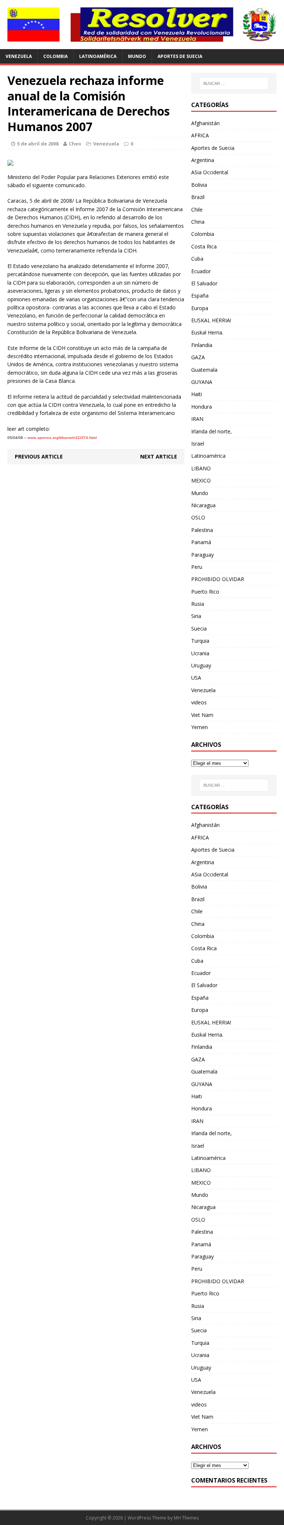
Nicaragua (203, 505)
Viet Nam (202, 714)
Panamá (201, 542)
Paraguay (202, 554)
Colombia (55, 56)
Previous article (39, 456)
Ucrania (200, 653)
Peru (196, 566)
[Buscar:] (234, 83)
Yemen (199, 727)
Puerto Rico (205, 591)
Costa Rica (204, 246)
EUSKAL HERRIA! (211, 320)
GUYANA (201, 381)
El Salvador (204, 283)
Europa (199, 308)
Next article (158, 456)
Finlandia (201, 344)
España (200, 295)
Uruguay (201, 665)
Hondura (201, 406)
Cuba (197, 258)
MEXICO (201, 480)
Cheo (75, 143)
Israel (197, 443)
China (197, 221)
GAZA (198, 357)
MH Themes (186, 1518)
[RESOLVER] (142, 24)
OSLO (198, 517)
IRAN (197, 418)
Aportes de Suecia (180, 56)
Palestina (202, 529)
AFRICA (200, 135)
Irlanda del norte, (211, 431)
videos (199, 702)
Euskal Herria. (207, 332)
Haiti (196, 394)
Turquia (200, 640)
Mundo (137, 56)
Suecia (199, 628)
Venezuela (19, 56)
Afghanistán (205, 123)
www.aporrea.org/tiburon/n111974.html (62, 438)
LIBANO (201, 468)
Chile (197, 209)
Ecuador (201, 271)
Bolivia (199, 184)
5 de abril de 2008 (37, 143)
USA (196, 677)
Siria (196, 615)
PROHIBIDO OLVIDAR (217, 579)
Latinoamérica (97, 56)
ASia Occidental (209, 172)
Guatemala (204, 369)
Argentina (202, 160)
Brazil (197, 196)
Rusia (197, 603)
